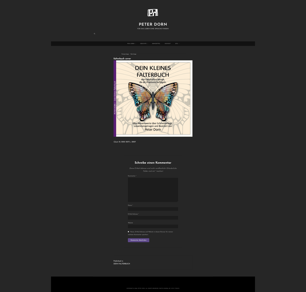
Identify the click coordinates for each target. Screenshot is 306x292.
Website (130, 223)
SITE (176, 43)
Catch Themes (175, 288)
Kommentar (132, 176)
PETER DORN (153, 25)
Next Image (133, 54)
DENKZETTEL (156, 43)
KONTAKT (168, 43)
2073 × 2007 (131, 142)
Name (130, 205)
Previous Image (125, 54)
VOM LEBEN (131, 43)
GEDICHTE (143, 43)
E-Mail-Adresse (133, 214)
